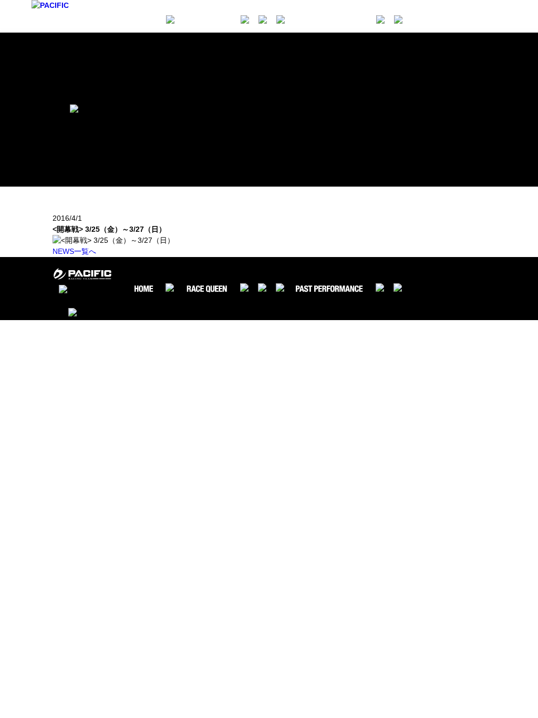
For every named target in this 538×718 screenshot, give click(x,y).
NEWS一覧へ (74, 251)
